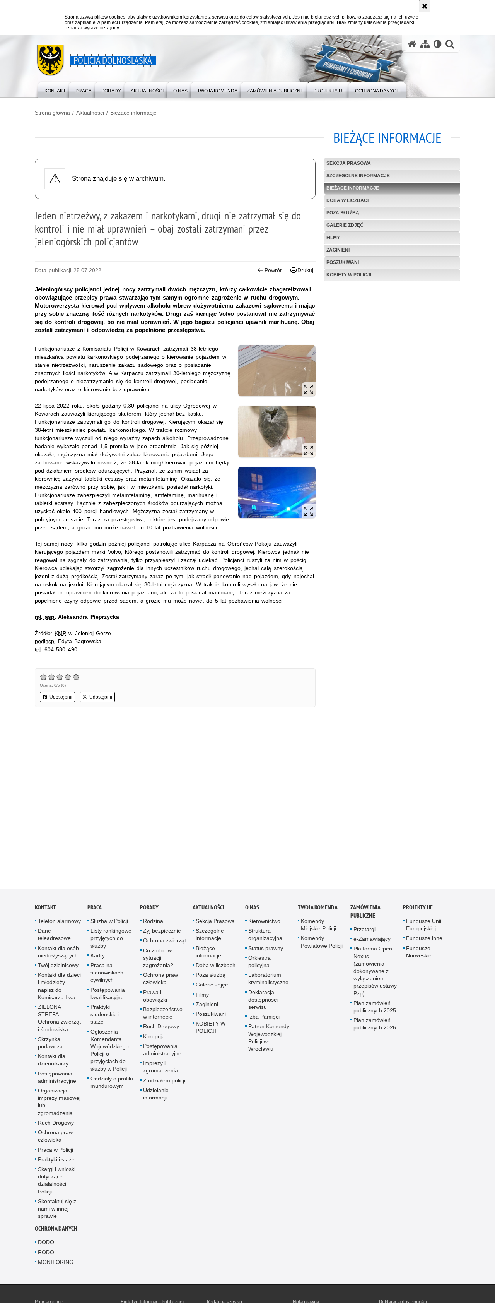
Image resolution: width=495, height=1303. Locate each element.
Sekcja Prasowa (348, 163)
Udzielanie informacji (156, 1096)
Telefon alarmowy (59, 923)
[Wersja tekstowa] (438, 44)
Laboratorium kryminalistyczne (268, 981)
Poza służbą (342, 213)
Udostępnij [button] (61, 697)
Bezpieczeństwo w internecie (163, 1015)
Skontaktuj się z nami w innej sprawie (57, 1210)
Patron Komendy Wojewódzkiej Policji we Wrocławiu (268, 1040)
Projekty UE (418, 910)
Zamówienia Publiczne (365, 914)
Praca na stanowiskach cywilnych (106, 974)
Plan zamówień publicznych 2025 (374, 1009)
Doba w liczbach (348, 200)
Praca (94, 910)
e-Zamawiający (372, 941)
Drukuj (305, 270)
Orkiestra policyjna (259, 964)
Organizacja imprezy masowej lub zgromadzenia (59, 1104)
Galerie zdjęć (345, 225)
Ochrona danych (56, 1231)
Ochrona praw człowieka (55, 1138)
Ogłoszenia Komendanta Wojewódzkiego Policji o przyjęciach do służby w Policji (109, 1052)
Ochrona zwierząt (164, 943)
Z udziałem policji (164, 1083)
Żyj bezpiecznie (162, 933)
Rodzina (153, 923)
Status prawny (265, 950)
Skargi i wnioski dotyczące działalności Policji (56, 1182)
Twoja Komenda (318, 910)
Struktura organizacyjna (265, 936)
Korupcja (154, 1039)
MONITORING (55, 1264)
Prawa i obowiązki (155, 998)
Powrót (273, 270)
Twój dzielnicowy (58, 967)
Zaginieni (338, 250)
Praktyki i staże (56, 1162)
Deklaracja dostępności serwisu (263, 1001)
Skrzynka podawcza (50, 1045)
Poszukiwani (342, 262)
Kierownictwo (264, 923)
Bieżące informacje (133, 113)
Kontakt (45, 910)
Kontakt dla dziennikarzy (53, 1062)
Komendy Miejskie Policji (318, 927)
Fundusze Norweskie (419, 954)
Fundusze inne (424, 941)
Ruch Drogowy (56, 1125)
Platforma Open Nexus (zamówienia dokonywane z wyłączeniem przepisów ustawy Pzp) (375, 973)
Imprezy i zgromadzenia (160, 1069)
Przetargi (364, 931)
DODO (46, 1245)
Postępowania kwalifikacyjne (107, 996)
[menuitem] (55, 89)
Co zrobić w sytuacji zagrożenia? (158, 960)
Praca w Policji (55, 1152)
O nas (252, 910)
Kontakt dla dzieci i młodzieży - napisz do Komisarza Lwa (59, 988)
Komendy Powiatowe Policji (322, 944)
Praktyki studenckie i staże (104, 1016)
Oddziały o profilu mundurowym (111, 1084)
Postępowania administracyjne (57, 1079)
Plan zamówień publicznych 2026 (374, 1026)
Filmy (333, 237)
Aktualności (90, 113)
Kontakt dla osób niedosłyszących (58, 954)
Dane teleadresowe (54, 936)
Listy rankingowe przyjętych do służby (110, 940)
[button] (450, 44)
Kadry (97, 958)
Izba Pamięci (264, 1019)
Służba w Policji (109, 923)
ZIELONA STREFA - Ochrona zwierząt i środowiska (59, 1020)
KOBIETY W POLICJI (348, 274)
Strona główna (52, 113)
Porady (149, 910)
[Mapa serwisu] (425, 44)
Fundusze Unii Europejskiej (423, 927)
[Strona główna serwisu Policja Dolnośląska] (412, 44)
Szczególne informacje (358, 175)
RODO (46, 1255)
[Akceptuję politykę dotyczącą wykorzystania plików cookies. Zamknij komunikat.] (424, 6)
